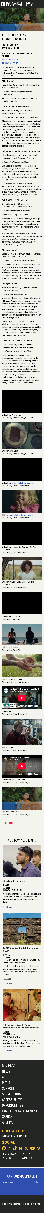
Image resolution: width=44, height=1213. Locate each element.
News (6, 1071)
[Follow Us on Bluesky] (20, 1148)
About (6, 1077)
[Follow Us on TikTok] (15, 1148)
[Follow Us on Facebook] (4, 1148)
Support (8, 1088)
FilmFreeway (9, 1154)
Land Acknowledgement (19, 1111)
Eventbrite (8, 1158)
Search (7, 1116)
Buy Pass (8, 1066)
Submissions (11, 1094)
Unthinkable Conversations (23, 483)
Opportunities (12, 1105)
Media (6, 1083)
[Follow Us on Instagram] (9, 1148)
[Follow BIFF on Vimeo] (38, 1148)
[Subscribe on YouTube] (32, 1148)
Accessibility (12, 1099)
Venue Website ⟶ (10, 59)
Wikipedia (27, 1158)
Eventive (27, 1154)
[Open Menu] (41, 4)
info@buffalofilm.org (14, 1136)
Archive (7, 1122)
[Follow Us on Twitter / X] (26, 1148)
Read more (7, 907)
